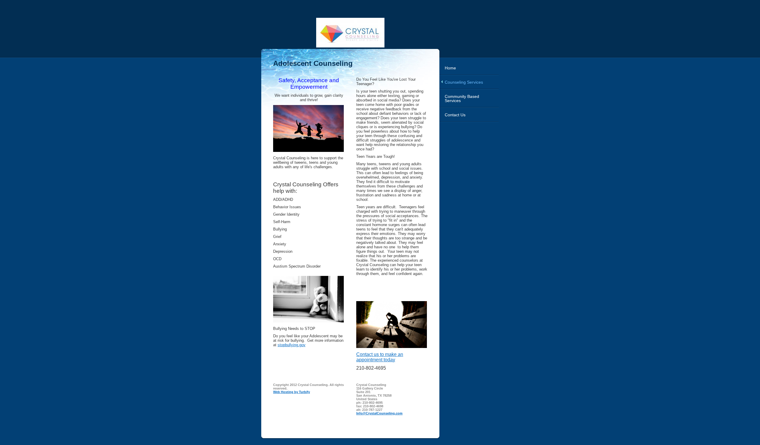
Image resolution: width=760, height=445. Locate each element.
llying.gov (291, 345)
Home (450, 68)
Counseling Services (464, 82)
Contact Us (455, 114)
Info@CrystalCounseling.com (379, 413)
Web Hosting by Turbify (291, 392)
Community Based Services (462, 98)
